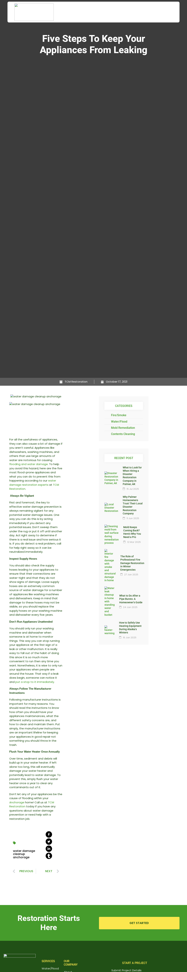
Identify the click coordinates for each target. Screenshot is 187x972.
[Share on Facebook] (49, 834)
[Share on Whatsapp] (49, 856)
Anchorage (16, 802)
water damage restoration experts (32, 483)
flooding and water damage (28, 464)
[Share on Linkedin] (49, 849)
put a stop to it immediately (34, 682)
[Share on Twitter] (49, 841)
